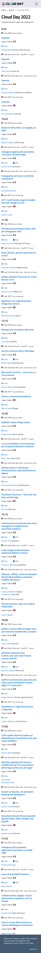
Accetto (33, 949)
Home (3, 10)
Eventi (11, 10)
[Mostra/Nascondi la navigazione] (36, 3)
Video (5, 46)
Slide (17, 162)
